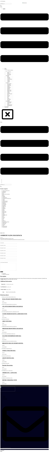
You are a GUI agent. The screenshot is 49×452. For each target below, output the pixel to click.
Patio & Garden (4, 214)
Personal (3, 217)
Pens (3, 216)
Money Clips (4, 211)
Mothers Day (4, 212)
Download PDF (14, 239)
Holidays (3, 208)
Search (1, 3)
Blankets (3, 195)
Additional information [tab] (5, 274)
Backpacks (4, 192)
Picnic (3, 218)
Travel (3, 225)
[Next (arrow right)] (1, 451)
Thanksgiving (4, 222)
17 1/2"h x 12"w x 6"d (9, 284)
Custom (3, 200)
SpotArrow (32, 449)
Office (3, 213)
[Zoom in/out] (0, 450)
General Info (6, 107)
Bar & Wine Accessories (8, 75)
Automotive (4, 191)
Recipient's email (3, 245)
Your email (2, 242)
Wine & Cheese (4, 226)
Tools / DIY (4, 223)
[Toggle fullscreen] (1, 450)
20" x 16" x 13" (8, 286)
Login (4, 8)
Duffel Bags (4, 203)
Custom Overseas (8, 82)
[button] (24, 38)
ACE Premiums (2, 1)
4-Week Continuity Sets (9, 70)
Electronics (4, 205)
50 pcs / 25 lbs (8, 289)
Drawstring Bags (4, 201)
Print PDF (10, 239)
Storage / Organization (8, 100)
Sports (3, 220)
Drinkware (4, 202)
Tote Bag (3, 224)
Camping (3, 196)
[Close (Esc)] (3, 450)
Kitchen (3, 210)
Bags (3, 193)
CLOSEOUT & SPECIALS (6, 198)
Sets (3, 219)
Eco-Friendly (4, 204)
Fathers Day (4, 206)
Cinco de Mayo (4, 197)
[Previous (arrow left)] (0, 451)
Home (3, 209)
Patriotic (3, 215)
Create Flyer (2, 239)
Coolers (3, 199)
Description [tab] (4, 273)
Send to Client (6, 239)
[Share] (2, 450)
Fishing (3, 207)
